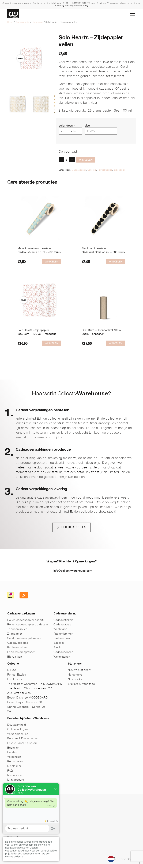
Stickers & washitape (81, 683)
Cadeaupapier (23, 22)
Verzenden (14, 756)
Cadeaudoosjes (17, 642)
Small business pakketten (24, 638)
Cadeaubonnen (63, 652)
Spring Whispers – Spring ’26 (26, 706)
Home (10, 22)
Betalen (12, 752)
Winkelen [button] (51, 261)
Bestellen (13, 747)
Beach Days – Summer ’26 (24, 702)
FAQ (10, 770)
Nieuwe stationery (79, 670)
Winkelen (86, 159)
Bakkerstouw (62, 638)
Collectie (92, 170)
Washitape (60, 629)
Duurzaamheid (16, 724)
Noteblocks (75, 674)
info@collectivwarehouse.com (73, 570)
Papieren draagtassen (21, 652)
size (87, 125)
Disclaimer (14, 766)
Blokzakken (14, 656)
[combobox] (123, 859)
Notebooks (75, 679)
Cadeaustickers (64, 620)
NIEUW (12, 670)
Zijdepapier (37, 22)
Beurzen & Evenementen (23, 738)
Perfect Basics (105, 170)
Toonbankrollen (17, 629)
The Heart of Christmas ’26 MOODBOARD (34, 683)
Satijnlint (59, 642)
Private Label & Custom (22, 743)
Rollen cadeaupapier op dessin (27, 624)
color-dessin (67, 125)
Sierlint (58, 647)
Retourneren (15, 761)
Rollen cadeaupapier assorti (25, 620)
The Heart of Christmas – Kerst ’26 (29, 688)
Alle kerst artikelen (19, 693)
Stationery (74, 664)
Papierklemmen (63, 633)
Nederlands (123, 859)
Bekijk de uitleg (74, 527)
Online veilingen (17, 729)
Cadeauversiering (65, 614)
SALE (10, 711)
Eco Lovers (14, 679)
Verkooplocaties (17, 734)
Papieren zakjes (17, 647)
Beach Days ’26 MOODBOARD (27, 697)
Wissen (89, 136)
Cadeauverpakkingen (21, 614)
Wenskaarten (62, 656)
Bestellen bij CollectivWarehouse (28, 718)
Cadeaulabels (63, 624)
